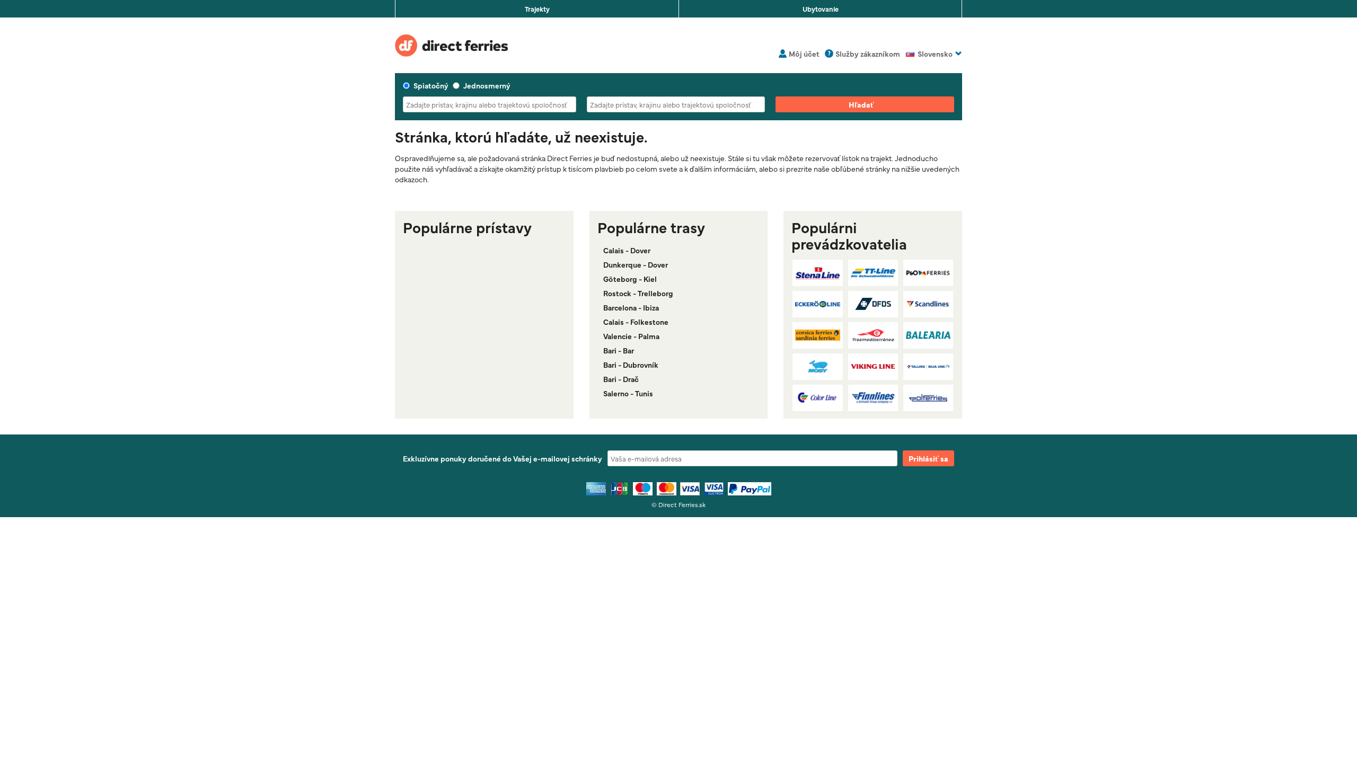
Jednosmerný (486, 85)
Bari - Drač (621, 379)
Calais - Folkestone (635, 321)
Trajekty (537, 8)
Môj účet (804, 53)
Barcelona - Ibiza (631, 307)
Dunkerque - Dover (635, 264)
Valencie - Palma (631, 336)
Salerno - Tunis (628, 393)
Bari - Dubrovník (630, 364)
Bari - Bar (618, 350)
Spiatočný (430, 85)
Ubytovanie (821, 8)
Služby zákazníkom (867, 53)
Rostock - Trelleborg (638, 293)
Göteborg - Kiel (630, 278)
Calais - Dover (626, 250)
